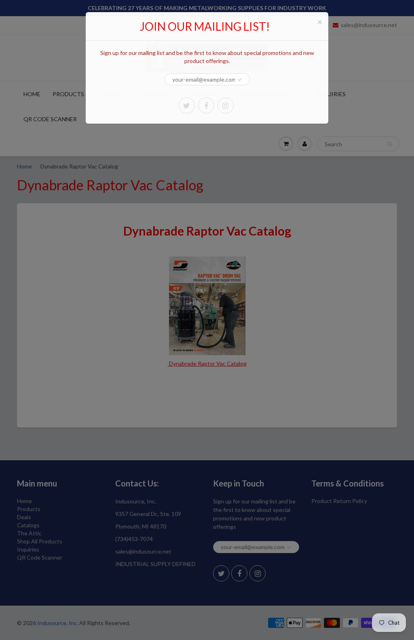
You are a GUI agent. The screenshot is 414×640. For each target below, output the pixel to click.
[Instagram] (226, 105)
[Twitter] (187, 105)
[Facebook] (206, 105)
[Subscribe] (240, 79)
